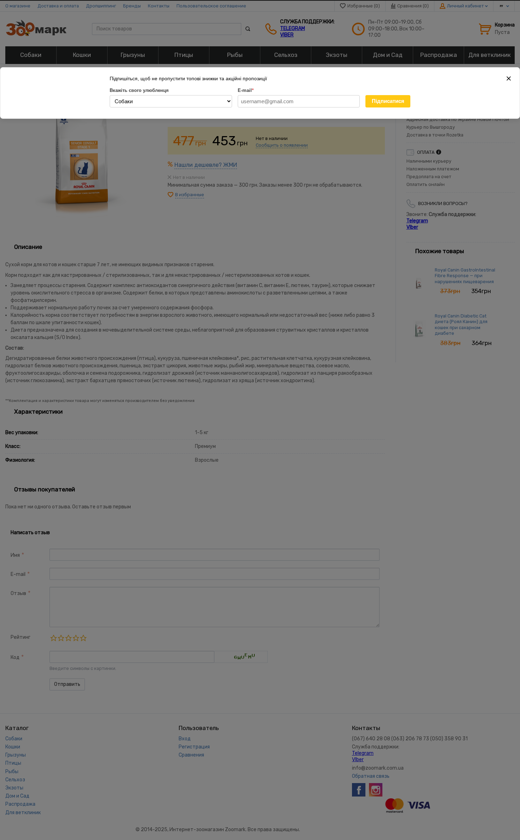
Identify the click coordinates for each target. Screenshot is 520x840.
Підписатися (388, 101)
